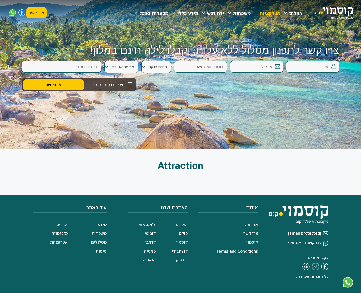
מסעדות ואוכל (153, 13)
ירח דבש (215, 13)
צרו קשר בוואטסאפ (304, 242)
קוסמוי (182, 242)
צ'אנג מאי (147, 224)
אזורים (295, 13)
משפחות (242, 13)
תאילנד (181, 224)
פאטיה (150, 251)
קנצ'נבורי (180, 251)
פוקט (183, 233)
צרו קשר (36, 13)
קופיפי (150, 233)
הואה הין (148, 259)
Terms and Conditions (237, 251)
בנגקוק (182, 259)
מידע (102, 224)
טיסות (101, 251)
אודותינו (250, 224)
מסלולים (99, 242)
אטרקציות (270, 13)
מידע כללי (187, 13)
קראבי (150, 242)
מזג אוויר (60, 233)
